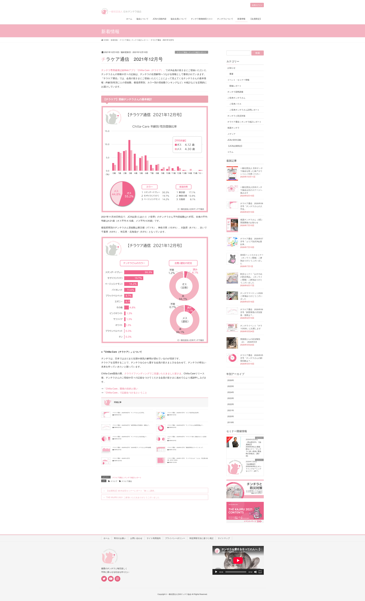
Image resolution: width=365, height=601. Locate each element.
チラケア (113, 481)
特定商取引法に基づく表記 (201, 538)
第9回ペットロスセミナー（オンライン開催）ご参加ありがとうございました (251, 259)
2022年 (230, 404)
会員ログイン (257, 5)
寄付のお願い (120, 538)
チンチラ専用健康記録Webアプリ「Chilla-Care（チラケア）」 (133, 70)
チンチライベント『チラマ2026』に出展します (251, 327)
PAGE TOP (354, 580)
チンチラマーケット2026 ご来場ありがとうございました (251, 296)
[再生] (216, 571)
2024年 (230, 392)
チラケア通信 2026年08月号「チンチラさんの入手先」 (129, 412)
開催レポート (235, 85)
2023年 (230, 398)
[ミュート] (255, 571)
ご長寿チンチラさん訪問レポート (244, 109)
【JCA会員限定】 (235, 145)
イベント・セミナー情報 (238, 79)
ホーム (107, 538)
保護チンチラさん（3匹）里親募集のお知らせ (251, 221)
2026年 (230, 380)
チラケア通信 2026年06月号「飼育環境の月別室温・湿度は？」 (131, 425)
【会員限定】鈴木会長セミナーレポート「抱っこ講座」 (131, 490)
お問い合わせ (136, 538)
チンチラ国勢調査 (235, 91)
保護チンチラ (233, 127)
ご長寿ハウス (235, 103)
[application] (238, 560)
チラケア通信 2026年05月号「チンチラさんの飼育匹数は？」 (186, 425)
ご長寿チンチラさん (236, 97)
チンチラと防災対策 (236, 115)
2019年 (230, 422)
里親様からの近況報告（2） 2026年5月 (250, 340)
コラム (230, 151)
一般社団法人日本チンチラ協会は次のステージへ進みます (251, 190)
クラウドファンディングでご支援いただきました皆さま (152, 373)
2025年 (230, 386)
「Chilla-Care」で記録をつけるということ (125, 392)
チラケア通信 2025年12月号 (121, 458)
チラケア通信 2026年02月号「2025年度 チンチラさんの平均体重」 (132, 447)
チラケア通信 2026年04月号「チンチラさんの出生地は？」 (130, 436)
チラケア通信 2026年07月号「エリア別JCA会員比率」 (184, 412)
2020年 (230, 416)
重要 (231, 73)
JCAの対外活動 (234, 139)
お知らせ (231, 67)
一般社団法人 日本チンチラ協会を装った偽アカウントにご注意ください (251, 171)
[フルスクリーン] (260, 571)
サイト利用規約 (154, 538)
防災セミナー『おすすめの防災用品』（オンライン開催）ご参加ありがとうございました (251, 278)
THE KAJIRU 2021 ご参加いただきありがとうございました (132, 497)
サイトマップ (224, 538)
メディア (231, 133)
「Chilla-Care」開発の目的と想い (121, 388)
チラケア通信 (126, 481)
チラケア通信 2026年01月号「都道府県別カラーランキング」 (186, 447)
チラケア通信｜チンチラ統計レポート (191, 52)
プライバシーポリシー (175, 538)
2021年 (230, 410)
